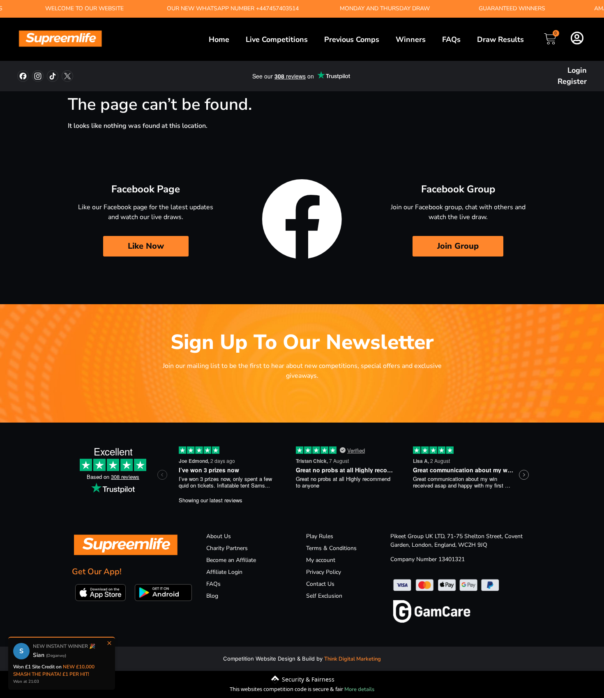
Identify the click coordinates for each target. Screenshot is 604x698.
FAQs (451, 39)
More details (359, 689)
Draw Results (500, 39)
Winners (411, 39)
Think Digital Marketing (352, 659)
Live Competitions (277, 39)
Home (219, 39)
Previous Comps (351, 39)
